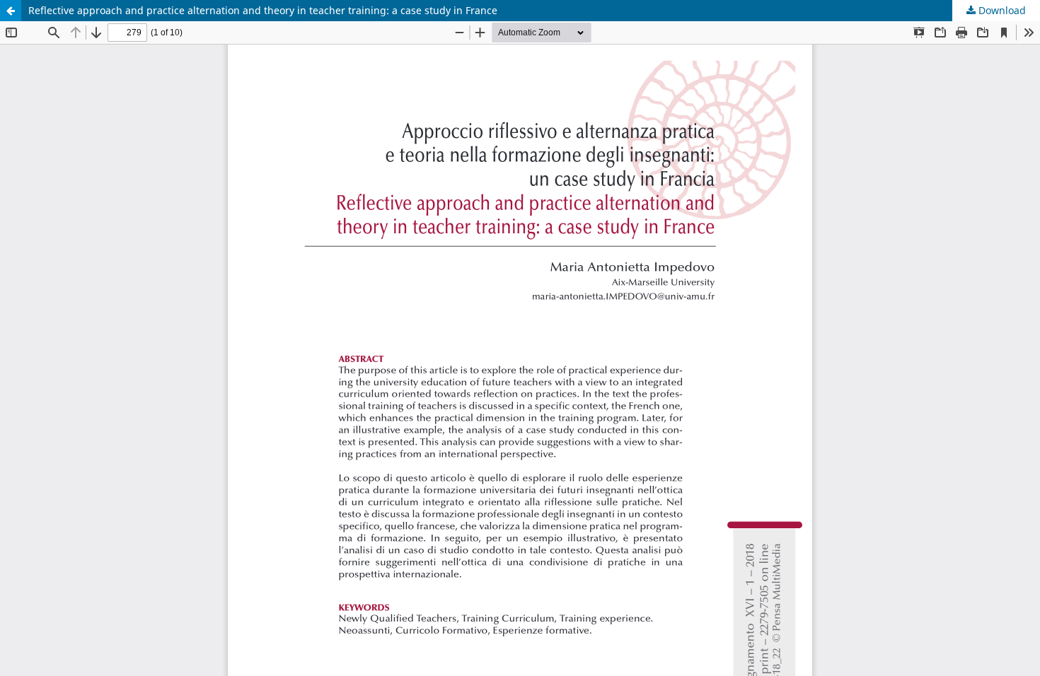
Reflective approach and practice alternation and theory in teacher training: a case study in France (262, 10)
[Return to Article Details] (10, 10)
